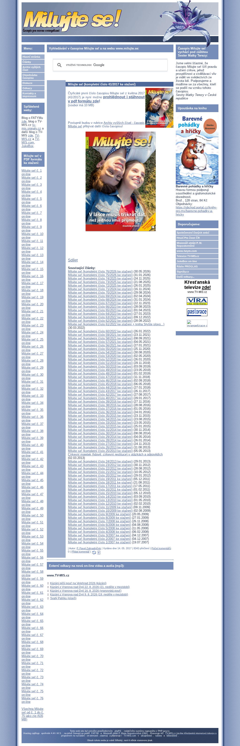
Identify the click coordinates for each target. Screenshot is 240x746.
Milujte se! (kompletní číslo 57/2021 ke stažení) (100, 342)
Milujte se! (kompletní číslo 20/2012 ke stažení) (100, 475)
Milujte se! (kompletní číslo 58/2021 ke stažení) (100, 338)
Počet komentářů (161, 548)
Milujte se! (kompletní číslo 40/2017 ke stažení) (100, 398)
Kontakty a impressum (29, 95)
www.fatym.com (187, 251)
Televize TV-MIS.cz (188, 256)
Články (26, 62)
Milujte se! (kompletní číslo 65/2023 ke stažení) (100, 310)
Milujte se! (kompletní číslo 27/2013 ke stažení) (100, 444)
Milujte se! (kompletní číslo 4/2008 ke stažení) (99, 532)
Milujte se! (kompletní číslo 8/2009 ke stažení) (99, 517)
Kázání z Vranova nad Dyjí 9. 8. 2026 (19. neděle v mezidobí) (89, 594)
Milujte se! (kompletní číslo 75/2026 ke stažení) (100, 275)
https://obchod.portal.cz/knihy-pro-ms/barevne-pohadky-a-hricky (196, 211)
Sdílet (73, 260)
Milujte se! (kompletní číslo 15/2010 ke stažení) (100, 493)
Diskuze (27, 83)
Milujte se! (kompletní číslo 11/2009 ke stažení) (100, 507)
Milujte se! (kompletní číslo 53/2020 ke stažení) (100, 356)
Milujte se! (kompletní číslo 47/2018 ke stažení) (100, 377)
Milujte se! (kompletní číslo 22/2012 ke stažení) (100, 468)
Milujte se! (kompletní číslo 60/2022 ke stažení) (100, 331)
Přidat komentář (80, 551)
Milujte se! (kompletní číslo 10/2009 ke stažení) (100, 510)
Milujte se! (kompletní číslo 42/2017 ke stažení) (100, 394)
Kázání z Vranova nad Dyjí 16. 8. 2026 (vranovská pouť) (85, 590)
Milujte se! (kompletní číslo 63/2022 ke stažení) (100, 317)
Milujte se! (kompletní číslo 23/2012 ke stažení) (100, 465)
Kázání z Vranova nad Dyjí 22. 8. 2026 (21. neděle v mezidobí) (90, 587)
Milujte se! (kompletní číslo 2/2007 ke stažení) (99, 539)
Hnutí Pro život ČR (188, 237)
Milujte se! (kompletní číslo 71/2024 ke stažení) (100, 289)
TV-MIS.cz (31, 137)
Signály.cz (183, 271)
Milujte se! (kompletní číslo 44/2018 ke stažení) (100, 387)
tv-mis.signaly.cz (31, 126)
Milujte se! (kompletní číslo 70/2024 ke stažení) (100, 292)
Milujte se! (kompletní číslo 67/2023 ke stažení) (100, 303)
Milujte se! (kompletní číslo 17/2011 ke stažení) (100, 486)
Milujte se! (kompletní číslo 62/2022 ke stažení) (100, 320)
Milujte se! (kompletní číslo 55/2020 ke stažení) (100, 349)
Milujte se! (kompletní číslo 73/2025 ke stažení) (100, 282)
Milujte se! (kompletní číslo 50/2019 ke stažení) (100, 366)
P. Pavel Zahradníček (89, 548)
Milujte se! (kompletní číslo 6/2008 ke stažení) (99, 524)
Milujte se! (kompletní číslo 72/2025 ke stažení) (100, 285)
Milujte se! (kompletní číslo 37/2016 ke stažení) (100, 408)
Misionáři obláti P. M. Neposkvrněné (189, 244)
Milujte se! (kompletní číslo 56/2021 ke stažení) (100, 345)
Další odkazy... (185, 276)
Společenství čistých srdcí (193, 232)
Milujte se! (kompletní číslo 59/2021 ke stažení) (100, 335)
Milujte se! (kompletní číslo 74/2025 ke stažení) (100, 278)
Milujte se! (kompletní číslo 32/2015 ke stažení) (100, 426)
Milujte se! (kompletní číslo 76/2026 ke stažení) (100, 271)
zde (24, 121)
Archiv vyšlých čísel (31, 68)
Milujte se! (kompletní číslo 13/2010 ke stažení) (100, 500)
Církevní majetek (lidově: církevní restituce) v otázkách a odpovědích (115, 454)
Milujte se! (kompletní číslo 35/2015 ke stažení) (100, 415)
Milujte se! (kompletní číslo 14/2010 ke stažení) (100, 496)
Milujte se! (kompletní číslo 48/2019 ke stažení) (100, 373)
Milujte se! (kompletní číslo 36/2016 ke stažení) (100, 412)
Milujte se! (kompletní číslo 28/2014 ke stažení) (100, 440)
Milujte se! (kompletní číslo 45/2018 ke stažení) (100, 384)
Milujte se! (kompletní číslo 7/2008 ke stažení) (99, 521)
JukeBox (28, 146)
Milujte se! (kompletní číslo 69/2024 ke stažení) (100, 296)
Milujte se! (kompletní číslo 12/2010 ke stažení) (100, 503)
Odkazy (27, 88)
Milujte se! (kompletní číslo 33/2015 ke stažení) (100, 422)
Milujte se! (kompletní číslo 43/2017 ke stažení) (100, 391)
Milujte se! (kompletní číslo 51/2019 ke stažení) (100, 363)
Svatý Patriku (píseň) (63, 598)
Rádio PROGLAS (187, 266)
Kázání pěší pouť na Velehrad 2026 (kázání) (78, 583)
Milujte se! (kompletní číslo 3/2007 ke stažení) (99, 535)
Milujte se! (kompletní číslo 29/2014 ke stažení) (100, 437)
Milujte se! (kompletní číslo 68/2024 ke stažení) (100, 299)
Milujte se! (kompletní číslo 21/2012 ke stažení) (100, 472)
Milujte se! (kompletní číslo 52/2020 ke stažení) (100, 359)
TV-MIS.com (31, 140)
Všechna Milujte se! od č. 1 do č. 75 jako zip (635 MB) (33, 714)
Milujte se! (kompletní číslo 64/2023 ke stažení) (100, 313)
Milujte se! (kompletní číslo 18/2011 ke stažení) (100, 482)
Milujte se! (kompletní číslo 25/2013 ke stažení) (100, 451)
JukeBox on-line (187, 261)
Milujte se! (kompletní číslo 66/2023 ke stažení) (100, 306)
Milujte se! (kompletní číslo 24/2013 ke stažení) (100, 461)
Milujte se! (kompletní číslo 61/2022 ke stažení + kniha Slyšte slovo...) (116, 324)
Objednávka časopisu (29, 76)
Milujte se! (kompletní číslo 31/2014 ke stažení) (100, 430)
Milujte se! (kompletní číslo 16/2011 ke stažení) (100, 489)
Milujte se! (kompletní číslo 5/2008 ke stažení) (99, 528)
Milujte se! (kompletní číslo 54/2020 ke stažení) (100, 352)
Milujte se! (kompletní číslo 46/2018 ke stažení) (100, 380)
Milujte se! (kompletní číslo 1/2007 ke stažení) (99, 542)
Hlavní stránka (31, 56)
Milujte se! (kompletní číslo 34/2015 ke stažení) (100, 419)
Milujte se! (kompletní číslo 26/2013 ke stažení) (100, 447)
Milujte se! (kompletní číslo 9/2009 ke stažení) (99, 514)
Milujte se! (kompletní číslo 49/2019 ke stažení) (100, 370)
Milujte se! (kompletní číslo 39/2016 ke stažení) (100, 401)
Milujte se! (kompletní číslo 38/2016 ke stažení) (100, 405)
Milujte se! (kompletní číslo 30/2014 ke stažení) (100, 433)
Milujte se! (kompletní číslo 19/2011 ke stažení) (100, 479)
